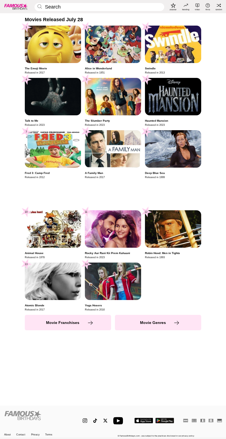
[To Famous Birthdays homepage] (16, 6)
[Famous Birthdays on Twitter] (105, 420)
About (7, 434)
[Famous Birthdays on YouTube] (119, 421)
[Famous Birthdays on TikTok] (95, 420)
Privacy (35, 434)
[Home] (37, 418)
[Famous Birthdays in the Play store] (164, 420)
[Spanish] (185, 420)
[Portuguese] (194, 420)
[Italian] (211, 420)
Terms (48, 434)
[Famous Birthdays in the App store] (143, 420)
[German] (219, 420)
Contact (20, 434)
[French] (202, 420)
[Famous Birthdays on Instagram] (85, 420)
